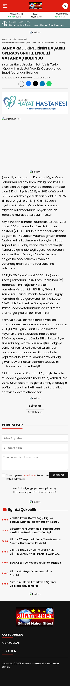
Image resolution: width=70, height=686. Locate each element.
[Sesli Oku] (21, 84)
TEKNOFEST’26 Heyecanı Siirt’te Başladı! (35, 562)
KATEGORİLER (12, 634)
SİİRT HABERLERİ (20, 39)
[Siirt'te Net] (35, 5)
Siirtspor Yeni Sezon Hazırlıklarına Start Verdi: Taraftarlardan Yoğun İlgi (35, 25)
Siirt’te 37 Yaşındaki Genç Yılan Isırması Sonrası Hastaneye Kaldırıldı (35, 541)
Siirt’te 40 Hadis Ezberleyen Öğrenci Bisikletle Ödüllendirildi (33, 584)
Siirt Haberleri (35, 412)
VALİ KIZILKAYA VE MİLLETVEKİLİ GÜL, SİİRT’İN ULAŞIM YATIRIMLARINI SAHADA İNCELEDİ (34, 552)
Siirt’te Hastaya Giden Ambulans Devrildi (31, 573)
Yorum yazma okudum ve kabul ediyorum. (28, 477)
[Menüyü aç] (5, 6)
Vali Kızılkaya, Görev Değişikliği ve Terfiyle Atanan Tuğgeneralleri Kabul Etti (33, 520)
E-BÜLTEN (9, 651)
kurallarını (29, 475)
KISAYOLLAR (11, 642)
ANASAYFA (6, 39)
